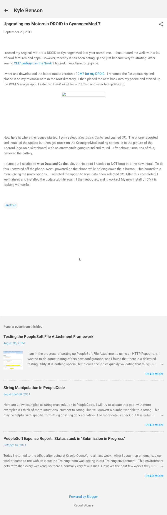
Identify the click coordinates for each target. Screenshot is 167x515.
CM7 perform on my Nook (33, 63)
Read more (154, 374)
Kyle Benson (28, 10)
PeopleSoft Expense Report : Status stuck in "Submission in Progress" (64, 438)
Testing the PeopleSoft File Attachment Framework (48, 336)
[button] (161, 25)
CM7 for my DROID (90, 74)
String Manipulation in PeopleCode (34, 387)
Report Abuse (83, 505)
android (10, 205)
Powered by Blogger (83, 497)
